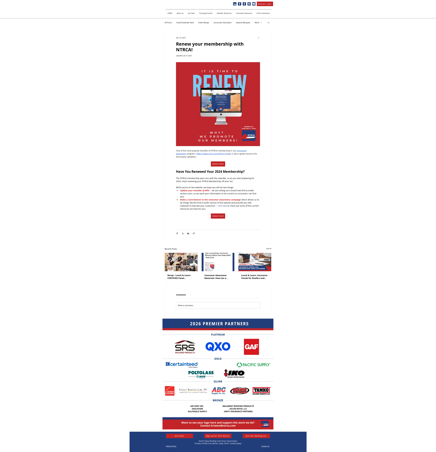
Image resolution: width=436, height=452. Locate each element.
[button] (180, 12)
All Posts (168, 22)
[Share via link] (194, 233)
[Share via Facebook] (177, 233)
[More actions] (258, 37)
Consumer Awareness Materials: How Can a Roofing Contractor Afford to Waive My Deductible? (217, 277)
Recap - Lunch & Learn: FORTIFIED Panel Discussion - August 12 (179, 277)
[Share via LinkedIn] (188, 233)
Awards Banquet (243, 22)
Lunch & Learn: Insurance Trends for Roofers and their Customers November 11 (254, 277)
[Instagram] (249, 4)
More (257, 22)
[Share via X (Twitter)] (183, 233)
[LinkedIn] (235, 4)
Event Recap (203, 22)
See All (268, 248)
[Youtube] (254, 4)
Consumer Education (222, 22)
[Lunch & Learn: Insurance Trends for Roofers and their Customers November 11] (254, 262)
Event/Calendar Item (185, 22)
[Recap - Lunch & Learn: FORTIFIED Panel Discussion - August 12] (181, 262)
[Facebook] (239, 4)
